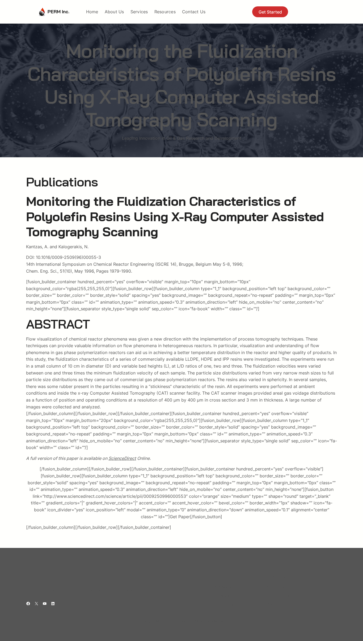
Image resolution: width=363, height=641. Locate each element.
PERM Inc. (58, 11)
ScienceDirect (122, 458)
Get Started (270, 12)
